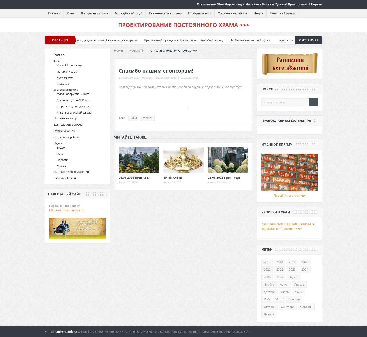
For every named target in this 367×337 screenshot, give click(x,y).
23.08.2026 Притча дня (224, 178)
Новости (147, 77)
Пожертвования (199, 13)
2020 (304, 262)
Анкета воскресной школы (74, 112)
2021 (267, 269)
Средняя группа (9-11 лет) (73, 100)
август (284, 284)
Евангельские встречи (165, 13)
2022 (279, 269)
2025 (267, 277)
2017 (267, 262)
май (267, 299)
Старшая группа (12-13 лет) (74, 106)
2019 (292, 262)
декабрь (193, 77)
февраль (306, 306)
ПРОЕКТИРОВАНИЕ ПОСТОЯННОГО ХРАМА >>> (183, 25)
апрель (299, 284)
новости (294, 299)
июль (285, 292)
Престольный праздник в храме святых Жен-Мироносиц (171, 40)
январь (269, 314)
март (279, 299)
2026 (279, 277)
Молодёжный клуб (128, 13)
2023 (184, 77)
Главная (54, 13)
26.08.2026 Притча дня (135, 178)
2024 (304, 269)
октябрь (269, 306)
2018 (279, 262)
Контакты (63, 84)
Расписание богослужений (71, 172)
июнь (298, 292)
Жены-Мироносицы (70, 65)
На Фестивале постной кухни (238, 40)
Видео (61, 147)
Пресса (61, 166)
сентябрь (287, 306)
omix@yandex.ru (67, 332)
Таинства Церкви (282, 13)
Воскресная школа (94, 13)
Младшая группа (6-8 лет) (73, 94)
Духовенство (65, 78)
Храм (70, 13)
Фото (60, 154)
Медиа (258, 13)
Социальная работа (232, 13)
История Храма (67, 71)
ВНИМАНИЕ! (172, 178)
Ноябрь (269, 284)
